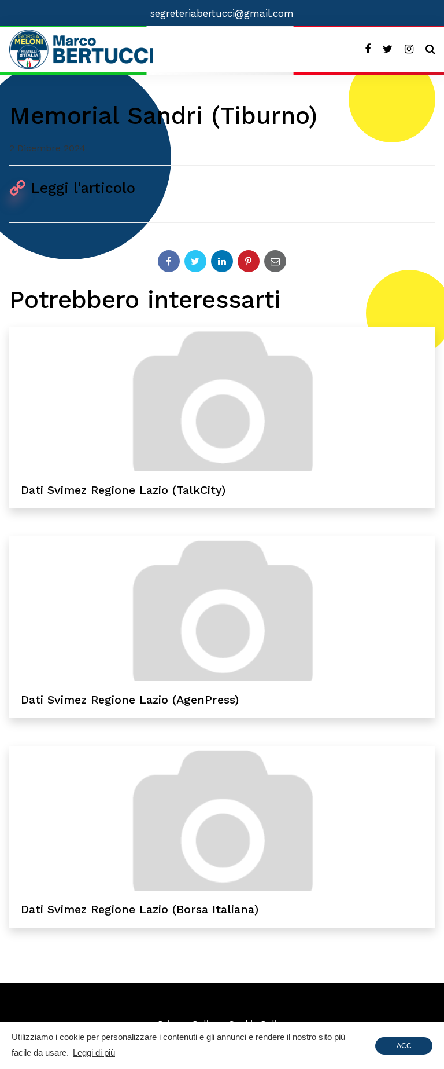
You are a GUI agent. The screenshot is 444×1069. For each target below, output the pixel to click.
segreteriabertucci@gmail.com (222, 13)
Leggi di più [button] (94, 1052)
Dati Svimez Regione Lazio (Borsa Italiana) (139, 909)
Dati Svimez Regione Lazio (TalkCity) (123, 490)
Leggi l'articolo (83, 188)
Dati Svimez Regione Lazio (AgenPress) (130, 699)
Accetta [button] (403, 1048)
